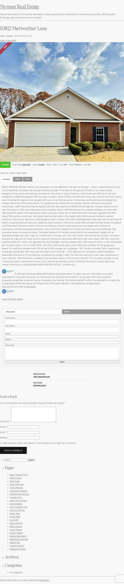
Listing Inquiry (10, 312)
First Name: (10, 318)
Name (3, 427)
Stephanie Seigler (18, 549)
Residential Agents (18, 536)
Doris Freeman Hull (18, 507)
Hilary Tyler (15, 513)
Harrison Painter (17, 510)
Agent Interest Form (19, 474)
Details (17, 179)
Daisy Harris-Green (18, 500)
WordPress (44, 580)
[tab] (6, 179)
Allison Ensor (16, 478)
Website (3, 437)
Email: (8, 333)
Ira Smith (14, 520)
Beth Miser (15, 481)
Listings (9, 36)
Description (6, 179)
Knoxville (42, 165)
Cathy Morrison (17, 484)
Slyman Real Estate (19, 6)
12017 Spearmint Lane (41, 375)
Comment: (9, 345)
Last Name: (10, 326)
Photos (27, 179)
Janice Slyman (16, 523)
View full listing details (12, 299)
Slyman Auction (17, 545)
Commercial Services (19, 494)
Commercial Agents (18, 491)
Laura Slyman (16, 529)
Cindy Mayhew (16, 487)
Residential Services (19, 539)
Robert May (15, 542)
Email (3, 432)
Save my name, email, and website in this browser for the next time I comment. (39, 443)
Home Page (15, 516)
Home (2, 36)
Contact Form (16, 497)
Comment (5, 421)
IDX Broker (31, 286)
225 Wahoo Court (39, 384)
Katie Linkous (16, 526)
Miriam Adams (16, 533)
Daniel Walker (16, 504)
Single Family (26, 165)
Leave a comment (8, 40)
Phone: (8, 339)
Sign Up (66, 312)
